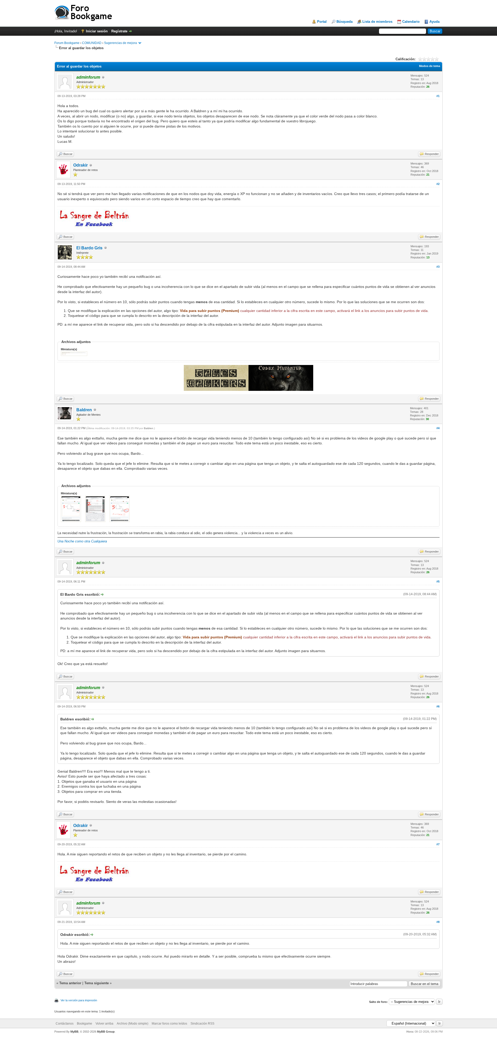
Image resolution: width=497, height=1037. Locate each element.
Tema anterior (70, 983)
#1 (438, 96)
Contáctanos (65, 1023)
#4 (438, 428)
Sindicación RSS (202, 1023)
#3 (438, 266)
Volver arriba (104, 1023)
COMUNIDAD (91, 43)
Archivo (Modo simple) (132, 1023)
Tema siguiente (96, 983)
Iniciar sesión (97, 31)
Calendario (411, 22)
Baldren (84, 410)
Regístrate (119, 31)
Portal (322, 22)
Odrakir (80, 165)
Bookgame (84, 1023)
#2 (438, 183)
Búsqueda (345, 22)
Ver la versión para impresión (79, 1000)
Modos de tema (429, 66)
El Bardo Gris (89, 248)
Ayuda (434, 22)
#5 (438, 581)
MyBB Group (106, 1031)
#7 (438, 844)
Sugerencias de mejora (120, 43)
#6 (438, 706)
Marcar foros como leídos (169, 1023)
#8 (438, 921)
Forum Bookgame (66, 43)
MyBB (74, 1031)
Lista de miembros (377, 22)
